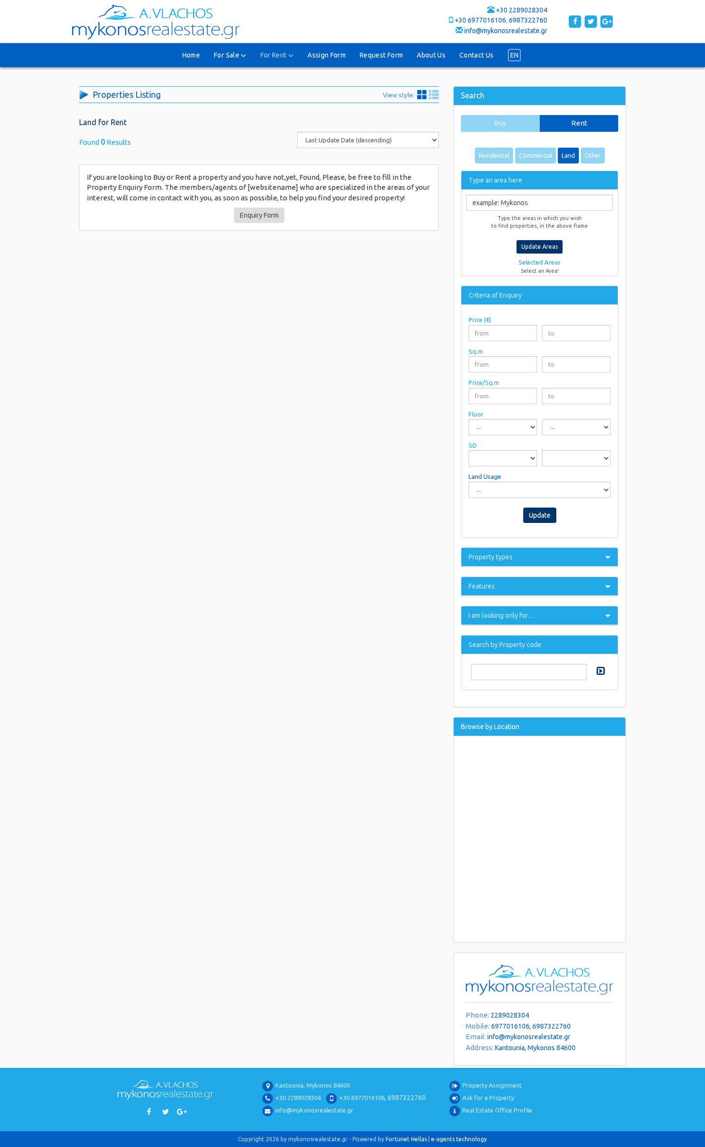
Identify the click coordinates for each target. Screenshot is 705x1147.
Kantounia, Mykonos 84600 (535, 1048)
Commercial (535, 155)
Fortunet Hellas (406, 1139)
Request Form (381, 55)
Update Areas (539, 246)
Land (568, 155)
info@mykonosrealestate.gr (505, 31)
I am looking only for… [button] (501, 615)
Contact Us (476, 55)
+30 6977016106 (480, 20)
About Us (431, 55)
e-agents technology (459, 1139)
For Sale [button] (227, 55)
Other (593, 155)
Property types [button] (491, 557)
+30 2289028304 (521, 10)
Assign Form (326, 55)
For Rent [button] (274, 55)
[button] (515, 55)
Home (191, 55)
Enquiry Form (259, 215)
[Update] (599, 670)
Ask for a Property (488, 1097)
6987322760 (528, 20)
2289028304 (510, 1015)
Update (540, 515)
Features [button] (482, 586)
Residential (494, 155)
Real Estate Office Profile (497, 1110)
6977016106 (510, 1026)
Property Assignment (492, 1085)
